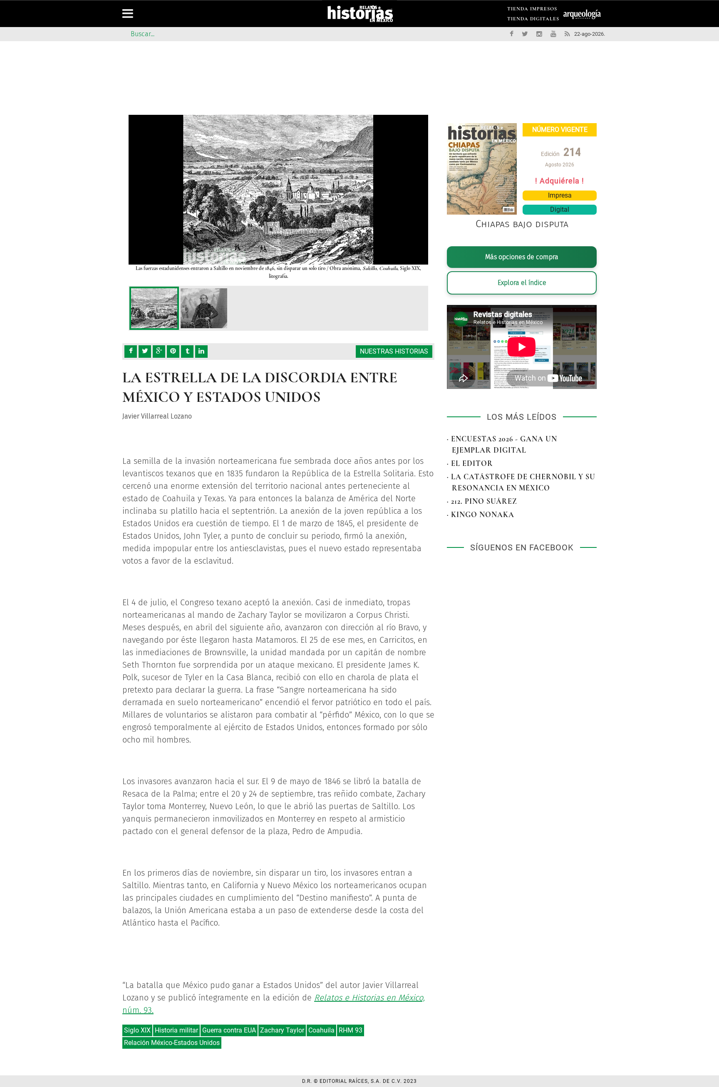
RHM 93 (350, 1030)
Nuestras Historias (394, 351)
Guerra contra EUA (229, 1030)
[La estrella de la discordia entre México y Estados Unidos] (154, 308)
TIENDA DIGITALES (533, 20)
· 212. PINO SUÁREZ (482, 501)
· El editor (470, 463)
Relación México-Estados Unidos (172, 1043)
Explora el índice (522, 283)
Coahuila (321, 1030)
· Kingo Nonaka (480, 514)
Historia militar (176, 1030)
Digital (559, 209)
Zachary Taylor (282, 1030)
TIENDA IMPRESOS (532, 10)
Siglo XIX (137, 1030)
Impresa (560, 195)
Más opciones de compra (521, 257)
